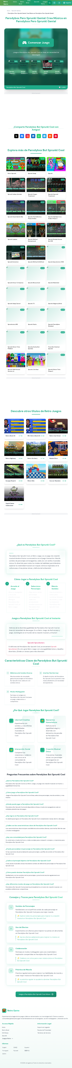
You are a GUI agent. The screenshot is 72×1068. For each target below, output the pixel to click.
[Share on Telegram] (44, 136)
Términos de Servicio (44, 1033)
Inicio (15, 2)
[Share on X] (16, 136)
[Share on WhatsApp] (39, 136)
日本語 (15, 1047)
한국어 (4, 1054)
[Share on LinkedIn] (33, 136)
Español (27, 1047)
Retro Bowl (21, 3)
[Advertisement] (36, 106)
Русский (16, 1050)
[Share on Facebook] (22, 136)
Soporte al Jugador (43, 1027)
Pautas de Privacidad (44, 1030)
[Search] (50, 3)
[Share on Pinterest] (56, 136)
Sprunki (36, 2)
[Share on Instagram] (27, 136)
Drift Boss (5, 1033)
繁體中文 (27, 1050)
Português (5, 1050)
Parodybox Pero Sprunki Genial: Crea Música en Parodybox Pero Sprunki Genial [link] (30, 13)
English (4, 1047)
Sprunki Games (16, 10)
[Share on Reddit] (50, 136)
